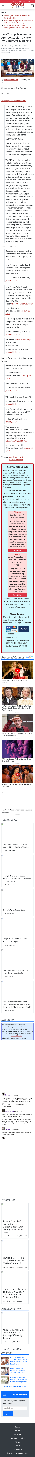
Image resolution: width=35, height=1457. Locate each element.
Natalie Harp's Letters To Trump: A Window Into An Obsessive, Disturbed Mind (14, 1293)
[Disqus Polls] (17, 1065)
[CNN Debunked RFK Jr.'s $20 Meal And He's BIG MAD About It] (14, 1247)
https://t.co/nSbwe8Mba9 (22, 304)
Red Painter (6, 1301)
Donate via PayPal (23, 629)
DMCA (17, 1445)
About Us (18, 1430)
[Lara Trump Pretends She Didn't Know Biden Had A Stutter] (17, 958)
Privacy (17, 1442)
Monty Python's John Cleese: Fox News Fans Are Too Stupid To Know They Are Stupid (17, 878)
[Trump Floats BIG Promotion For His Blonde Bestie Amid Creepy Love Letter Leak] (14, 1211)
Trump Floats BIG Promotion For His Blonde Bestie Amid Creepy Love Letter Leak (13, 1227)
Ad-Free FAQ (26, 604)
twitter (22, 457)
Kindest (11, 633)
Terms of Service (16, 1036)
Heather (5, 1342)
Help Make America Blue (15, 1386)
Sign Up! (7, 1414)
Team (17, 1427)
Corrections (18, 1449)
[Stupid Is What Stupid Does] (17, 898)
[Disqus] (17, 1115)
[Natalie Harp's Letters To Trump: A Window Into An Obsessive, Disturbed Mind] (14, 1278)
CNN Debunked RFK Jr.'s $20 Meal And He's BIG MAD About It (14, 1260)
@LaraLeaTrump (23, 339)
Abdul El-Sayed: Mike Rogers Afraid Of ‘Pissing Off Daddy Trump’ (14, 1333)
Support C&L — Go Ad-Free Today (17, 1)
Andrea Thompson (9, 1236)
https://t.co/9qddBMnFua (16, 441)
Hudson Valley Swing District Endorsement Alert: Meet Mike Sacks (18, 1370)
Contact (17, 1434)
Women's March (16, 459)
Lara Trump (14, 457)
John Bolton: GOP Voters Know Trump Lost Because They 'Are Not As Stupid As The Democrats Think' (17, 1004)
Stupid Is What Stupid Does (14, 910)
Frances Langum (11, 79)
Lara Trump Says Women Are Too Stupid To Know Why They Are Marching (17, 37)
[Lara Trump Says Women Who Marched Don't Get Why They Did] (17, 832)
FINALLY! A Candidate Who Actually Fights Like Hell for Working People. (19, 1379)
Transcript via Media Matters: (13, 100)
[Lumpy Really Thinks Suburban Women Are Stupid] (17, 927)
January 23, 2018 (13, 280)
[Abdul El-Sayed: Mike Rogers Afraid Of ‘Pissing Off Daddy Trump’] (14, 1319)
